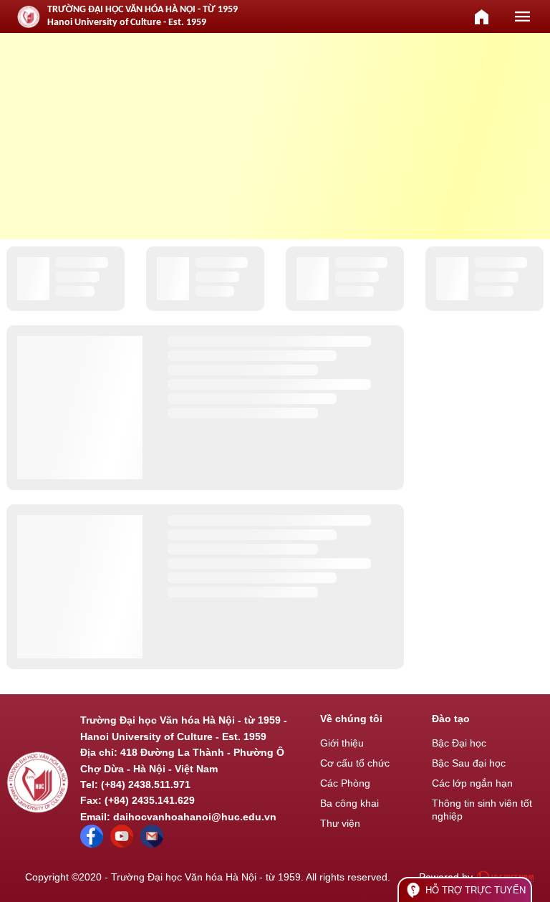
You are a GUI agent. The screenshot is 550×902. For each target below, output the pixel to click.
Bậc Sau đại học (469, 763)
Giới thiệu (342, 743)
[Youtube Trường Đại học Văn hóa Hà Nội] (121, 844)
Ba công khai (349, 803)
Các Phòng (345, 783)
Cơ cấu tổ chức (355, 763)
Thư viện (340, 823)
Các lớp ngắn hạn (472, 783)
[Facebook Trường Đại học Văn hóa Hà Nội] (91, 844)
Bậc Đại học (459, 743)
